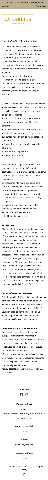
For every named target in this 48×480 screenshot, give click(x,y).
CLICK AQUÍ (24, 431)
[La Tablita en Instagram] (26, 395)
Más (7, 6)
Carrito (43, 6)
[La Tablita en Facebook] (21, 395)
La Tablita (28, 466)
